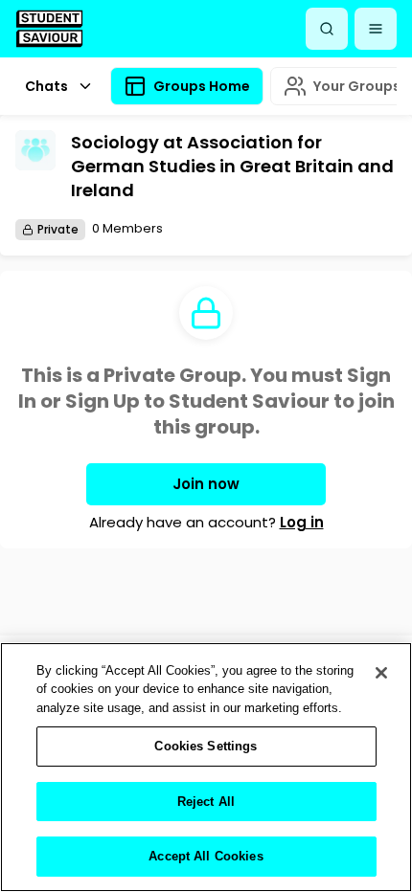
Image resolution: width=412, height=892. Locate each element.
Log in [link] (302, 522)
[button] (376, 29)
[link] (49, 28)
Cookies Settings (205, 746)
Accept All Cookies (206, 856)
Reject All (206, 801)
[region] (206, 767)
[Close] (381, 673)
